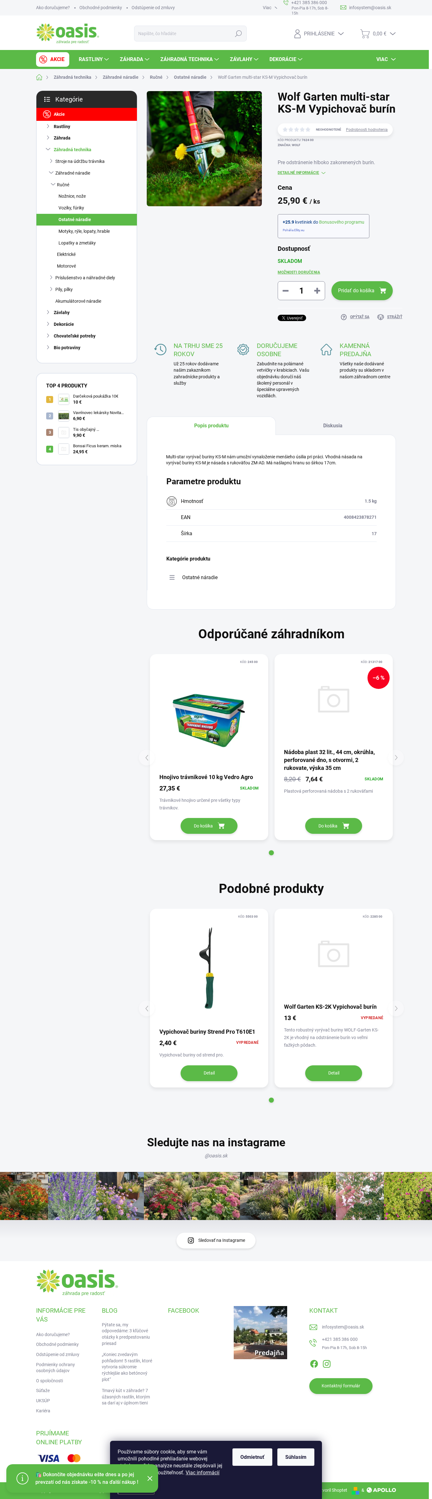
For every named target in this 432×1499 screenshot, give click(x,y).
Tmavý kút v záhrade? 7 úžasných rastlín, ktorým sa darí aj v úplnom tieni (126, 1396)
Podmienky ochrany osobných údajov (55, 1367)
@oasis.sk (216, 1156)
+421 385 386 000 (340, 1339)
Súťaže (43, 1390)
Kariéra (43, 1410)
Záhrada (62, 137)
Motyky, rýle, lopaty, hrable (84, 231)
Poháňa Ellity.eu (294, 230)
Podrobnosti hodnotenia (367, 129)
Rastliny (62, 126)
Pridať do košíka (356, 291)
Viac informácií (202, 1473)
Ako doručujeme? (53, 7)
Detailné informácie (298, 172)
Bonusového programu (341, 222)
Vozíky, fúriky (71, 207)
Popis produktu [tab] (211, 426)
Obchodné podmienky (100, 7)
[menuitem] (52, 59)
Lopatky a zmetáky (77, 242)
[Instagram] (326, 1362)
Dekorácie (64, 324)
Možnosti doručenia (299, 272)
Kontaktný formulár (341, 1385)
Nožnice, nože (72, 196)
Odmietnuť (252, 1457)
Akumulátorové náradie (78, 301)
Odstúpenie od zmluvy (153, 7)
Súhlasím (295, 1457)
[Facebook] (314, 1362)
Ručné (63, 184)
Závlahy (62, 312)
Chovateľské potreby (75, 335)
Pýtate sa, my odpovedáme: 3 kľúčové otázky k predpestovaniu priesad (126, 1334)
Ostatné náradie (75, 219)
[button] (271, 852)
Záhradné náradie (72, 173)
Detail (209, 1072)
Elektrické (66, 254)
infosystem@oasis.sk (343, 1326)
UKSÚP (43, 1400)
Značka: (289, 145)
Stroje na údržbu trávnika (80, 161)
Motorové (66, 266)
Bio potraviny (67, 347)
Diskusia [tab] (333, 426)
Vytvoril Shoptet (331, 1490)
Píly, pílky (64, 289)
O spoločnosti (49, 1380)
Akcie (59, 114)
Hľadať (238, 33)
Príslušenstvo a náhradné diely (85, 277)
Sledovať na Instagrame (221, 1240)
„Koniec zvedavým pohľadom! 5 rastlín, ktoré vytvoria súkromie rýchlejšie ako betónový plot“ (127, 1367)
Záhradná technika (72, 149)
